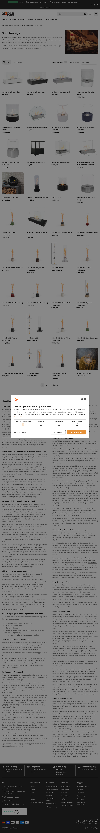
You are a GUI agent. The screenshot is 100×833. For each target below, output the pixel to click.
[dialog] (50, 416)
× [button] (85, 399)
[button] (20, 432)
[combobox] (82, 399)
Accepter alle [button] (76, 432)
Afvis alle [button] (58, 432)
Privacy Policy (19, 417)
